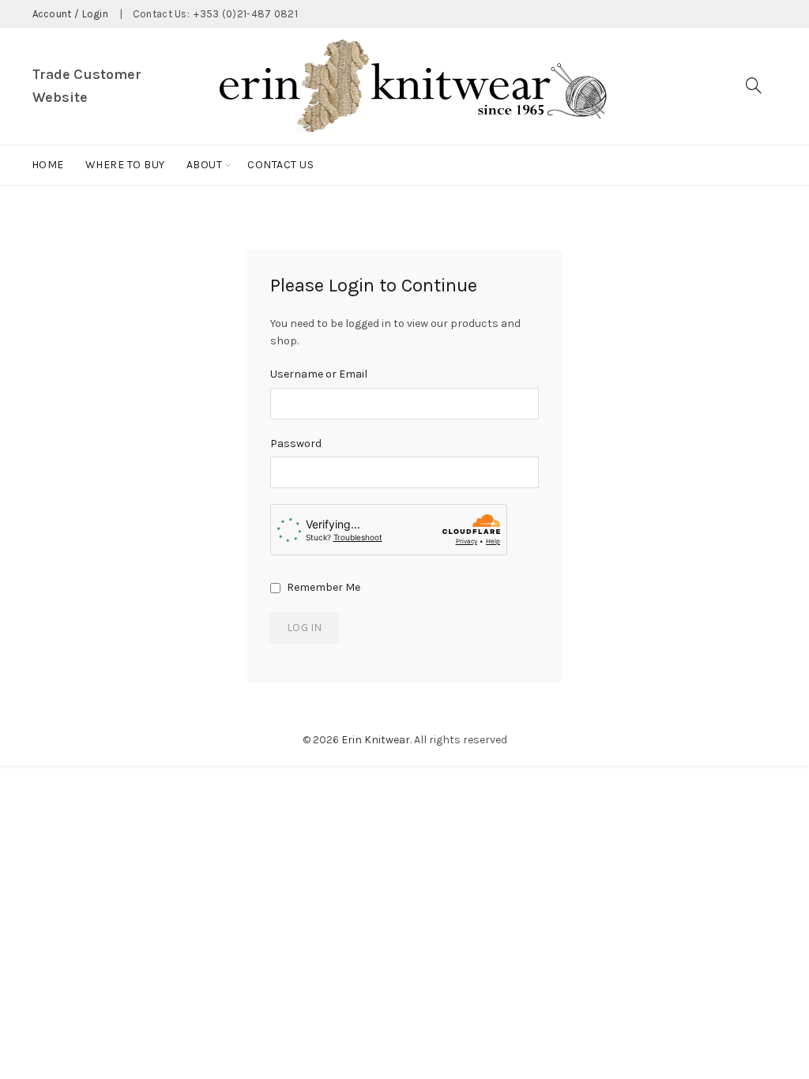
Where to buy (125, 164)
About (204, 164)
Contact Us (280, 164)
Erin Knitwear (375, 739)
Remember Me (322, 587)
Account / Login (70, 14)
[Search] (753, 85)
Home (48, 164)
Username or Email (318, 374)
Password (296, 443)
